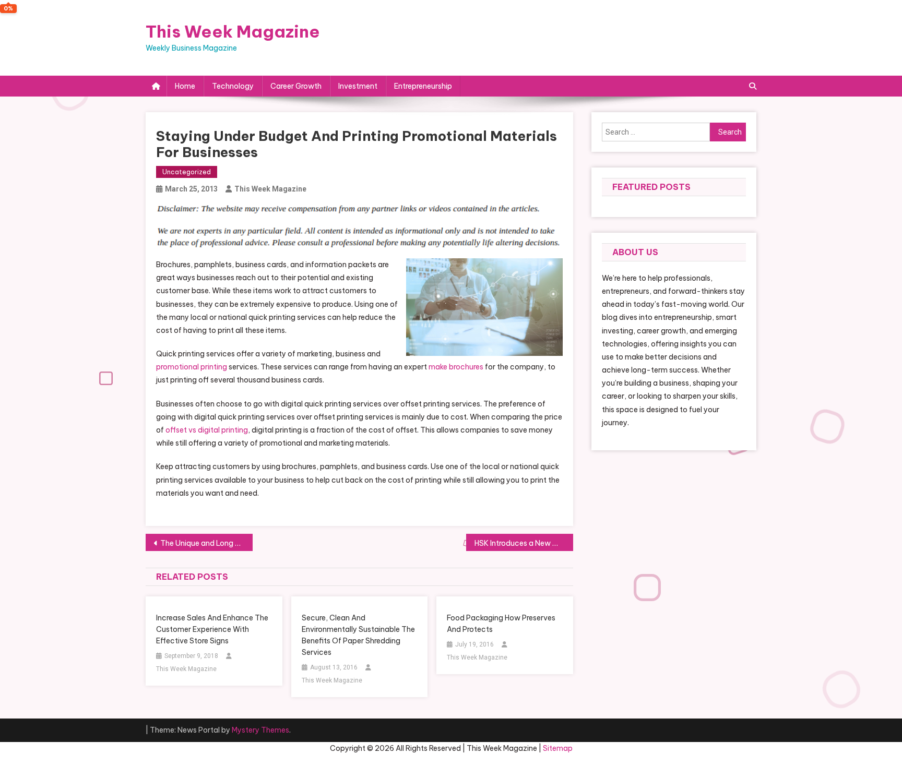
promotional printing (191, 367)
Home (185, 86)
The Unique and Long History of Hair (206, 543)
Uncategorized (186, 172)
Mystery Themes (260, 730)
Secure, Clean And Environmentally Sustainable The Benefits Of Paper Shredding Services (358, 635)
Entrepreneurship (423, 86)
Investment (357, 86)
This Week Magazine (233, 31)
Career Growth (296, 86)
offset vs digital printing (206, 430)
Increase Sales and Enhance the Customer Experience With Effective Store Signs (212, 629)
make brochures (456, 367)
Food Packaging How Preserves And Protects (501, 623)
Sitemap (558, 748)
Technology (233, 86)
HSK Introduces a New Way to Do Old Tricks (523, 543)
